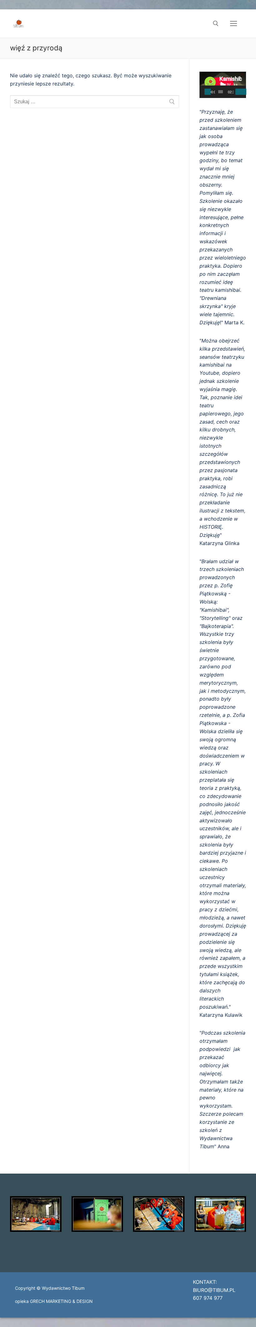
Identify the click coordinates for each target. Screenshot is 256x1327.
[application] (222, 85)
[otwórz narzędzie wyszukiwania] (216, 23)
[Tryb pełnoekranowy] (243, 92)
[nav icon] (234, 23)
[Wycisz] (237, 92)
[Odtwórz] (207, 92)
